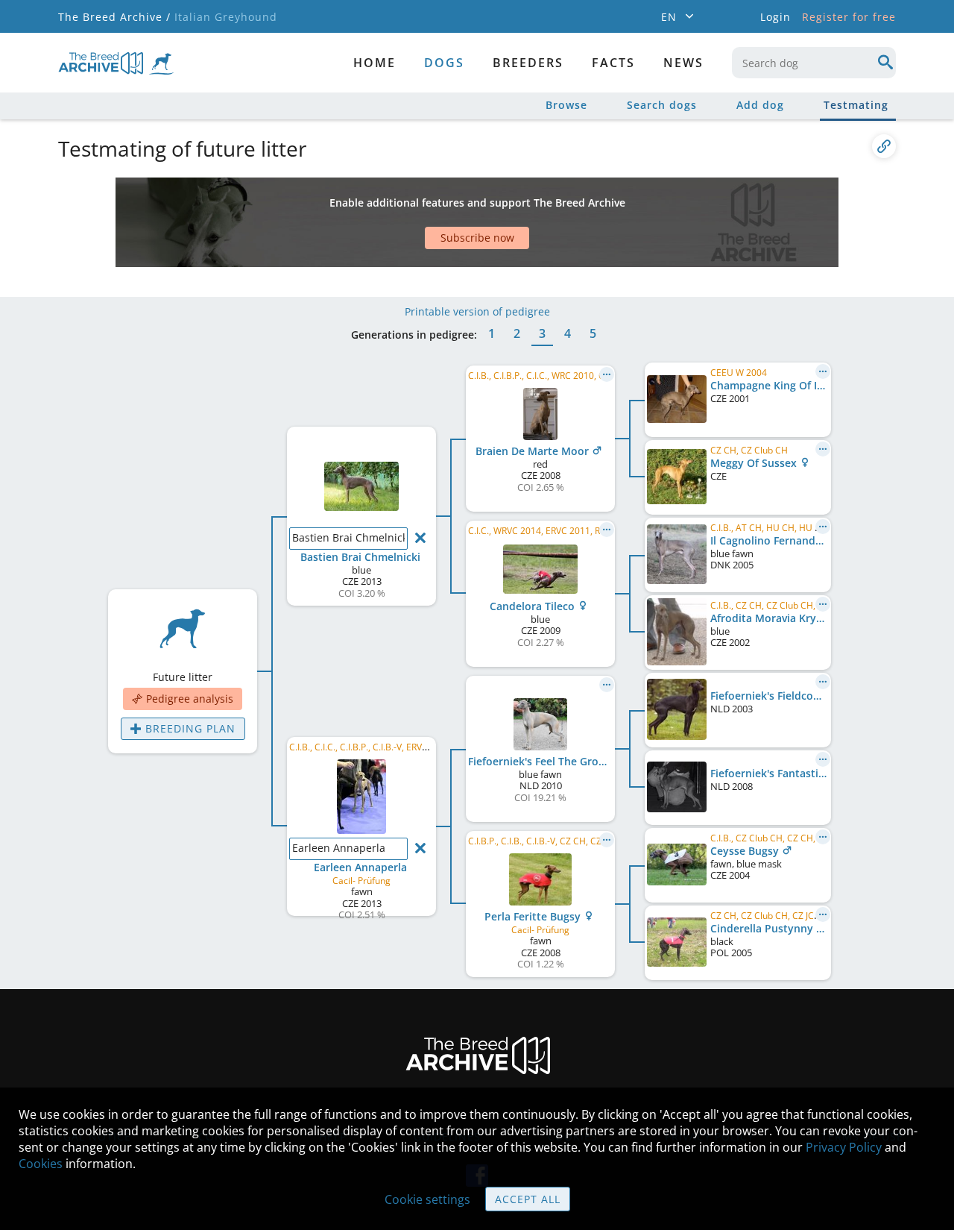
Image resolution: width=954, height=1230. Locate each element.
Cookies (41, 1163)
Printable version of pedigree (477, 311)
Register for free (849, 17)
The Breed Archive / (114, 17)
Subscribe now (477, 237)
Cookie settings (427, 1199)
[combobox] (813, 62)
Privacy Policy (844, 1147)
